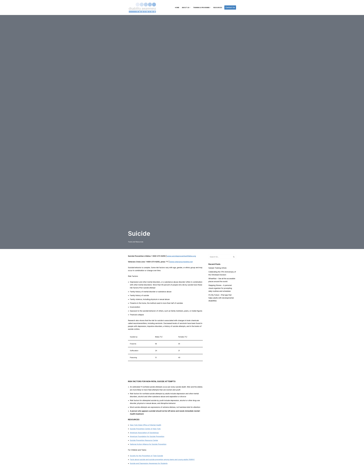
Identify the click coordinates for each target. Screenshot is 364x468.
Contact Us (230, 7)
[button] (210, 7)
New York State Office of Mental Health (145, 425)
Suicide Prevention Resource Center (144, 440)
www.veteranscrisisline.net (181, 262)
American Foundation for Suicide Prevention (147, 436)
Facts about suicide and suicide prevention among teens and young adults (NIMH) (162, 460)
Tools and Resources (135, 242)
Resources (217, 7)
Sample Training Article (217, 268)
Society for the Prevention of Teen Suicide (146, 456)
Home (177, 7)
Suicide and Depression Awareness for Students (148, 463)
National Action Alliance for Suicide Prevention (148, 444)
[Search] (234, 257)
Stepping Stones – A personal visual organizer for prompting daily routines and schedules (220, 288)
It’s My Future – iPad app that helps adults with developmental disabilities (221, 298)
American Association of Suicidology (144, 433)
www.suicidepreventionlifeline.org (181, 256)
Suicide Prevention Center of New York (145, 429)
